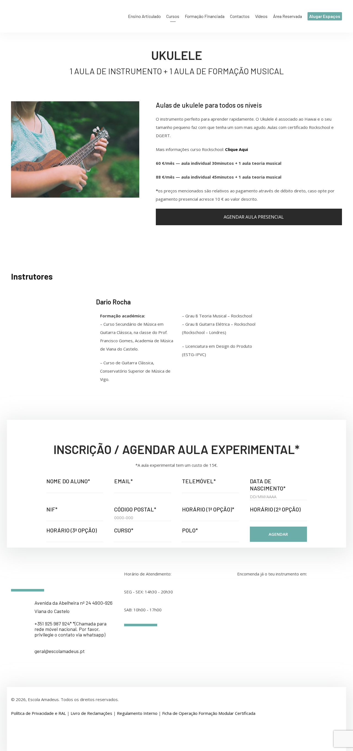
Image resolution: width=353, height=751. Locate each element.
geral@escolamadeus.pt (59, 651)
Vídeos (261, 16)
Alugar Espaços (324, 16)
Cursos (172, 16)
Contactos (240, 16)
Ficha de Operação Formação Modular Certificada (208, 713)
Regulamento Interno (137, 713)
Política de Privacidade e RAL (38, 713)
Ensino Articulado (144, 16)
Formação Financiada (204, 16)
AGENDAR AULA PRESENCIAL (253, 217)
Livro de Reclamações (91, 713)
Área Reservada (287, 16)
